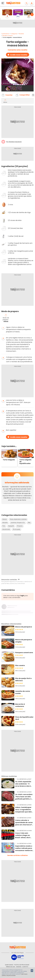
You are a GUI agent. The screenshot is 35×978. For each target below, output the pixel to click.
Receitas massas (8, 35)
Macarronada (6, 529)
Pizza (3, 526)
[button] (32, 14)
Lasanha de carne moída (22, 692)
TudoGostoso (5, 33)
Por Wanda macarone (14, 142)
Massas (4, 519)
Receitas (21, 33)
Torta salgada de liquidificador (25, 461)
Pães (29, 522)
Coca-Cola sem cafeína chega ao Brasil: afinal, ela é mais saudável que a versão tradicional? (23, 835)
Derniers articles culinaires (17, 855)
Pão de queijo (16, 529)
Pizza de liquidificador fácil (24, 718)
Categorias (14, 33)
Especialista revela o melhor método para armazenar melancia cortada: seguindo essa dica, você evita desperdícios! (24, 848)
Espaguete (11, 526)
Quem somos (9, 965)
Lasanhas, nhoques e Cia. (18, 522)
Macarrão (5, 522)
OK (32, 970)
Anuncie (18, 966)
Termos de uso (10, 966)
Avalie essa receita (18, 55)
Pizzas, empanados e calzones (18, 519)
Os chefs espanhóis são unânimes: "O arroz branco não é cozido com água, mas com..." (23, 784)
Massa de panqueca (23, 627)
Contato (25, 966)
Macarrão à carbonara (20, 705)
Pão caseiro (20, 665)
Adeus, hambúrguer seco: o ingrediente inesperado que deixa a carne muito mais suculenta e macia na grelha (24, 809)
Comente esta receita (17, 50)
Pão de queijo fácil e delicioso (23, 679)
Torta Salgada (9, 460)
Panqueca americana (24, 652)
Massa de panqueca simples (23, 641)
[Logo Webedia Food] (17, 957)
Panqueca (19, 526)
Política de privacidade (21, 965)
